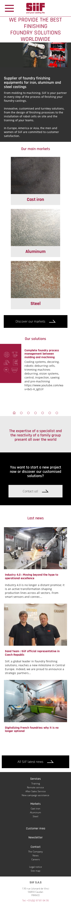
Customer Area (35, 828)
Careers (35, 859)
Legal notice (35, 866)
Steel (35, 816)
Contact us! (30, 491)
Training (35, 783)
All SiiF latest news (30, 762)
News (36, 855)
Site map (35, 870)
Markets (35, 804)
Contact (36, 847)
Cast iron (35, 808)
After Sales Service (35, 791)
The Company (35, 851)
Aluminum (35, 812)
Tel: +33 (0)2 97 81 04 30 (35, 900)
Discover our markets (30, 321)
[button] (14, 412)
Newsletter (35, 837)
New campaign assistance (35, 795)
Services (35, 779)
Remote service (35, 787)
